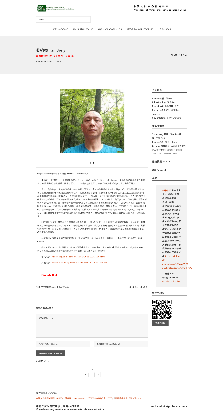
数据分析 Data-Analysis (110, 29)
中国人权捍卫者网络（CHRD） (50, 398)
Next (153, 123)
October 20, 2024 (171, 281)
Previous (32, 123)
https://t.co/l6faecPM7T (175, 264)
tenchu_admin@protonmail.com (168, 406)
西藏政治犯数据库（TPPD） (101, 398)
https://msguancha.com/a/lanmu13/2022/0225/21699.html (78, 256)
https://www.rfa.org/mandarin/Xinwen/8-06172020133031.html (80, 262)
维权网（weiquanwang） (76, 398)
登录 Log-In (165, 29)
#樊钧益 (166, 190)
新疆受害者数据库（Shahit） (128, 398)
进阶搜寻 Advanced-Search (140, 29)
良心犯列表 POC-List (83, 29)
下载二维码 (160, 323)
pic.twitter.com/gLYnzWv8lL (177, 267)
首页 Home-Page (60, 29)
